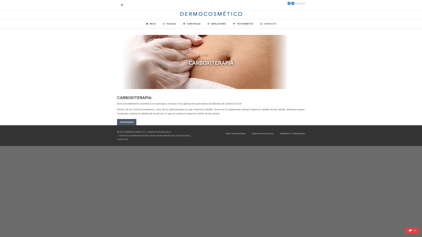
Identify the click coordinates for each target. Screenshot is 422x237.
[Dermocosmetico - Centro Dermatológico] (211, 14)
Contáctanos (127, 122)
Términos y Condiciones (292, 134)
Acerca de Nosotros (262, 134)
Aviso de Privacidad (235, 134)
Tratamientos (244, 24)
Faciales (171, 24)
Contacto (270, 24)
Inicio (152, 24)
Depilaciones (218, 24)
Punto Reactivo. (163, 132)
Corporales (193, 24)
